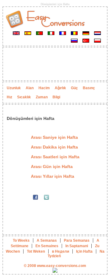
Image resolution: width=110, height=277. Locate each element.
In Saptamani (76, 246)
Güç (74, 88)
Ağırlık (60, 88)
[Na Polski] (97, 40)
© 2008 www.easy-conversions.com (55, 266)
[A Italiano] (51, 33)
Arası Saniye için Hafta (54, 137)
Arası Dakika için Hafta (54, 147)
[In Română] (74, 33)
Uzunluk (14, 88)
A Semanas (47, 240)
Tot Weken (36, 251)
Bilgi (56, 97)
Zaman (42, 97)
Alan (30, 88)
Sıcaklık (24, 97)
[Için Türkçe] (86, 40)
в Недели (60, 251)
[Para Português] (39, 33)
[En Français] (62, 33)
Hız (9, 97)
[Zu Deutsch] (86, 33)
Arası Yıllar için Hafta (52, 176)
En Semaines (46, 246)
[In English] (16, 33)
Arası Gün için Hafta (52, 166)
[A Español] (28, 33)
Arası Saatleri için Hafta (55, 156)
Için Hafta (84, 251)
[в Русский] (74, 40)
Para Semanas (77, 240)
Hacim (44, 88)
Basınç (89, 88)
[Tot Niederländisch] (97, 33)
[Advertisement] (55, 64)
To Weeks (21, 240)
